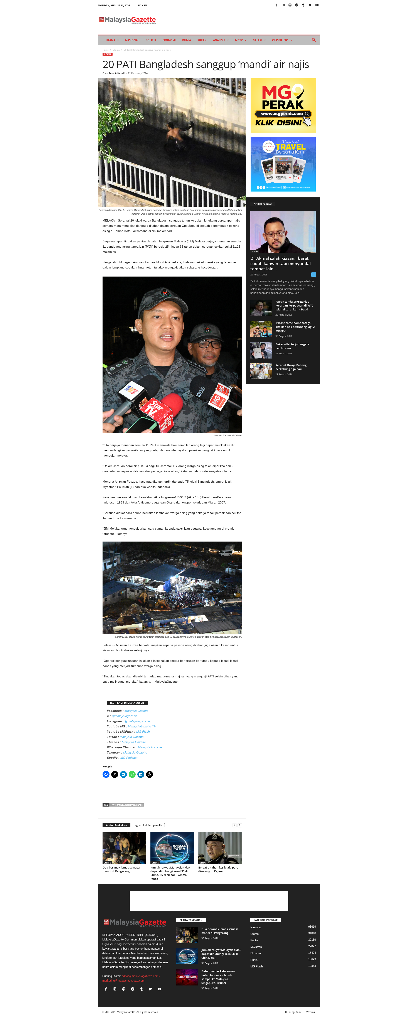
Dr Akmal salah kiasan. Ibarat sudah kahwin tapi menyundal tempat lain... (280, 263)
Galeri (257, 40)
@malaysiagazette (124, 716)
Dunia (186, 40)
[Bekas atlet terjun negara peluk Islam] (261, 350)
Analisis (219, 40)
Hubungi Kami (293, 1012)
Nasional (132, 40)
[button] (314, 40)
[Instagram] (283, 5)
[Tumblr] (303, 5)
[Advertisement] (172, 792)
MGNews (256, 947)
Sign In (142, 5)
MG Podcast (128, 757)
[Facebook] (276, 5)
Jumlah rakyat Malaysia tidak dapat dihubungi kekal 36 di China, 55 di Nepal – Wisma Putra (170, 872)
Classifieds (280, 40)
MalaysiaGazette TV (142, 726)
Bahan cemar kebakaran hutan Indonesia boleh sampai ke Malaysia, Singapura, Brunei (218, 977)
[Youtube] (317, 5)
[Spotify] (290, 5)
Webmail (311, 1012)
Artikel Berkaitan (116, 825)
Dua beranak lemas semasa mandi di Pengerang (121, 869)
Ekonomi (169, 40)
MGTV (239, 40)
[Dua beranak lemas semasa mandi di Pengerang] (124, 848)
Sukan (202, 40)
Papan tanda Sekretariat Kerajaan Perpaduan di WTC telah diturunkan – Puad (294, 305)
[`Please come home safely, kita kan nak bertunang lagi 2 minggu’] (261, 329)
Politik (151, 40)
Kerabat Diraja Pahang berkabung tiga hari (291, 367)
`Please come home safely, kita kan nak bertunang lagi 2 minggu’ (295, 327)
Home (106, 49)
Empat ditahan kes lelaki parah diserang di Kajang (219, 869)
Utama (110, 40)
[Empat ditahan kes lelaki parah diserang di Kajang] (220, 848)
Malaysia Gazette (136, 710)
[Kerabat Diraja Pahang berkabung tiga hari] (261, 371)
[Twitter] (310, 5)
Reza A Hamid (117, 73)
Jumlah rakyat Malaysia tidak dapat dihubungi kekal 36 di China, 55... (221, 954)
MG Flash (143, 731)
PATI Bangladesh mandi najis (127, 805)
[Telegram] (296, 5)
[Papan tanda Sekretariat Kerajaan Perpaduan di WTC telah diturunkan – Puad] (261, 308)
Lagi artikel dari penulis (147, 825)
